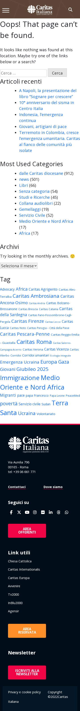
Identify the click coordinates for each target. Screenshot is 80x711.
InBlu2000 (15, 603)
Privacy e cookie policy (24, 692)
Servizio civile (29, 404)
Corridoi (15, 355)
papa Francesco (37, 395)
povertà (9, 403)
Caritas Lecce (53, 321)
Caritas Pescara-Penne (25, 334)
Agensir (13, 611)
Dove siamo (53, 487)
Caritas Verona (33, 349)
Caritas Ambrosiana (36, 295)
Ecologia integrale (60, 355)
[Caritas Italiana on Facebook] (11, 512)
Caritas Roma (34, 342)
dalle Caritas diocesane (41, 173)
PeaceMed (73, 396)
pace (21, 395)
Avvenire (14, 586)
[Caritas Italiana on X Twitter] (19, 512)
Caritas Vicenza (56, 349)
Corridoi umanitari (35, 355)
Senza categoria (34, 191)
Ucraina (27, 413)
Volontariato (46, 414)
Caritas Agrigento (43, 289)
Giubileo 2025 (32, 369)
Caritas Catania (48, 309)
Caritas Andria (37, 303)
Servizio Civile (32, 215)
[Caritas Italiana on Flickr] (43, 512)
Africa (24, 233)
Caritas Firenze (27, 321)
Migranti (8, 395)
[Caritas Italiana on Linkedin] (51, 512)
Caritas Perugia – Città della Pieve (48, 328)
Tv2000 (13, 594)
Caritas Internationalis (24, 569)
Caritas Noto (18, 328)
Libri (23, 185)
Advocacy (7, 289)
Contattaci (17, 487)
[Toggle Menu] (5, 10)
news (24, 179)
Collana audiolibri (36, 203)
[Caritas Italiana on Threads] (59, 512)
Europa (48, 361)
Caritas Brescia (28, 309)
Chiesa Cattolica (20, 561)
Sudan (46, 404)
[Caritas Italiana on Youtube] (27, 512)
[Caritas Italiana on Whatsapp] (66, 512)
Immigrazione (20, 377)
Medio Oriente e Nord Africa (46, 221)
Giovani (7, 369)
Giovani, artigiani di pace (43, 126)
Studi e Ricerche (34, 197)
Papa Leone (57, 395)
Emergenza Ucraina (19, 362)
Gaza (63, 361)
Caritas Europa (19, 578)
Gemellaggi (30, 209)
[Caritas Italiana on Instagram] (35, 512)
